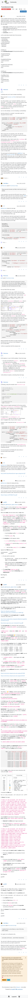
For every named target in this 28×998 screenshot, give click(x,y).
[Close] (25, 958)
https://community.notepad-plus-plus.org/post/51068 (13, 673)
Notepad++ (18, 987)
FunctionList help (14, 185)
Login (8, 979)
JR (3, 16)
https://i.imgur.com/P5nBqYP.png (8, 494)
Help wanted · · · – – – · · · (7, 9)
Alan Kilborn (5, 183)
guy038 (5, 502)
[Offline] (2, 16)
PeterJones (5, 89)
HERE (25, 195)
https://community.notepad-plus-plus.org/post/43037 (13, 675)
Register (4, 979)
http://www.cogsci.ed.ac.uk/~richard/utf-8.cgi (11, 623)
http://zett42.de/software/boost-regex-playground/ (12, 473)
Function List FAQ (11, 97)
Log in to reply (23, 11)
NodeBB (13, 989)
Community (13, 2)
